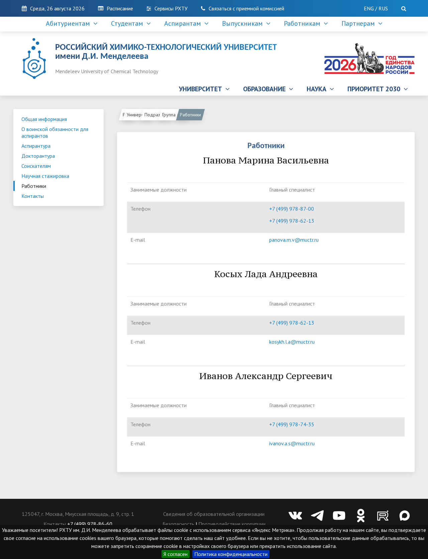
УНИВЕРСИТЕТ (202, 89)
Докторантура (38, 155)
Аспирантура (35, 145)
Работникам (304, 23)
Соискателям (36, 165)
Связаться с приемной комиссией (246, 8)
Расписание (120, 8)
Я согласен (176, 554)
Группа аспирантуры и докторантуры (175, 115)
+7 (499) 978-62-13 (291, 220)
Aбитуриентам (69, 23)
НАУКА (318, 89)
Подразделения (158, 115)
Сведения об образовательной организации (213, 514)
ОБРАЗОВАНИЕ (266, 89)
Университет (139, 115)
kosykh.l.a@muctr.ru (292, 341)
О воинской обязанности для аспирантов (54, 132)
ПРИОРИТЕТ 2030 (375, 89)
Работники (33, 186)
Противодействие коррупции (231, 524)
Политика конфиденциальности (231, 554)
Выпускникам (244, 23)
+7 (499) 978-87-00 (291, 208)
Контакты (32, 196)
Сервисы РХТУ (171, 8)
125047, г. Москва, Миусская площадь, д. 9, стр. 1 (78, 514)
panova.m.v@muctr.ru (294, 239)
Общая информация (44, 119)
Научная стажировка (45, 176)
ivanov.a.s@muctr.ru (292, 443)
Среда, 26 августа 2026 (57, 8)
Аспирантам (184, 23)
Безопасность (178, 524)
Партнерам (359, 23)
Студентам (128, 23)
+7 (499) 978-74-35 (291, 424)
